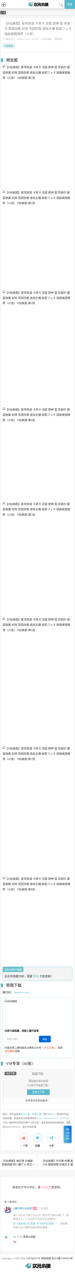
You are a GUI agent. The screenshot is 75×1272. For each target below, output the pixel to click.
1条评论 (58, 39)
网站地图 (46, 1258)
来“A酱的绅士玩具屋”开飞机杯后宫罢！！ (35, 1223)
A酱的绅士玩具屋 (22, 1208)
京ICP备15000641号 (62, 1258)
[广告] (37, 15)
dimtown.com (21, 992)
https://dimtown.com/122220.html (53, 1118)
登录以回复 (29, 1236)
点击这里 (45, 1187)
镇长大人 (10, 39)
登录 (69, 4)
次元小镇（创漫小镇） (32, 1114)
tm (14, 1236)
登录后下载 (38, 1092)
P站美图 (8, 46)
